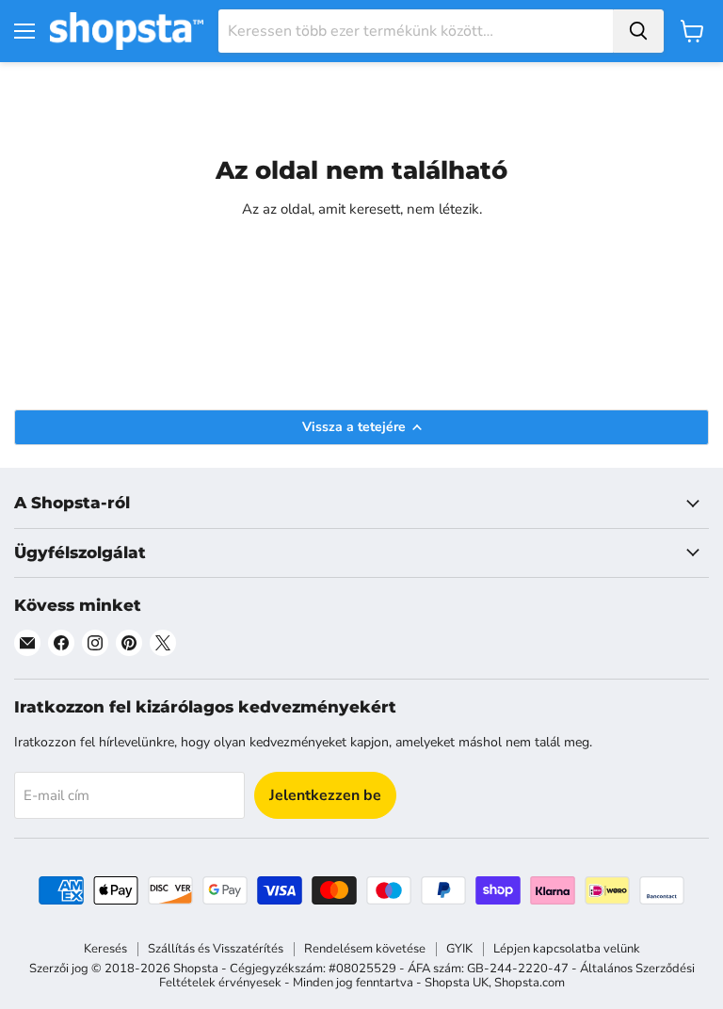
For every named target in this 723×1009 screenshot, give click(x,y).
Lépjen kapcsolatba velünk (566, 948)
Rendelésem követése (365, 948)
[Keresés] (638, 31)
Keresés (105, 948)
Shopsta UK (457, 982)
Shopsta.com (529, 982)
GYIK (459, 948)
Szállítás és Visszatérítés (215, 948)
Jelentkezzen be (325, 795)
